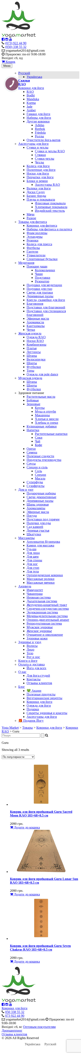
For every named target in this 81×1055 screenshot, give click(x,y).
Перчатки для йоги (40, 177)
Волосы (32, 646)
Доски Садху (36, 192)
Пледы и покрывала (41, 199)
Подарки (33, 709)
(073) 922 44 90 (15, 43)
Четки (31, 329)
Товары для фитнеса (32, 222)
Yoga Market (10, 727)
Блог (21, 686)
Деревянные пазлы (40, 296)
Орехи (31, 448)
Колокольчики (45, 270)
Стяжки (40, 155)
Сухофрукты (35, 486)
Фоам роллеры (37, 233)
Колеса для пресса (39, 244)
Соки (38, 437)
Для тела (33, 571)
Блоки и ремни (37, 181)
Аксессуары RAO (47, 184)
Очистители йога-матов (43, 140)
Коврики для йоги (31, 88)
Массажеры (26, 538)
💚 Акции (34, 690)
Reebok (40, 129)
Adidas (39, 125)
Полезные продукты (41, 694)
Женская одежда (29, 333)
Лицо (30, 649)
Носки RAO (35, 341)
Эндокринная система (42, 612)
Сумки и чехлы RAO (50, 151)
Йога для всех (36, 668)
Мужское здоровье (40, 627)
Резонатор (42, 281)
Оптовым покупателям (39, 1027)
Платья (32, 348)
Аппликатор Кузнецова (43, 541)
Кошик (10, 61)
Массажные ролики (40, 579)
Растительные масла (41, 396)
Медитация (26, 262)
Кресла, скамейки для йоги (46, 300)
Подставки (42, 277)
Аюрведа (24, 586)
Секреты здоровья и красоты (47, 713)
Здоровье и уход (29, 642)
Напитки (33, 430)
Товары (27, 727)
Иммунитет (35, 590)
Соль (38, 471)
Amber (31, 110)
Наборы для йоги (39, 117)
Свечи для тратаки (40, 292)
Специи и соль (37, 467)
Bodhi (31, 95)
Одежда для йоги (39, 705)
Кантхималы (36, 326)
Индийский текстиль (50, 210)
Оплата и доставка (31, 664)
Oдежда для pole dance (42, 374)
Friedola (40, 132)
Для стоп (33, 567)
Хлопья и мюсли (47, 419)
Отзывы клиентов (39, 683)
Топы (30, 370)
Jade (29, 106)
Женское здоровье (39, 631)
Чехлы (39, 162)
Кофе (38, 445)
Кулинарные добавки (42, 426)
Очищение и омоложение (45, 634)
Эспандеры (35, 236)
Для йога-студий (38, 675)
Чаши (39, 274)
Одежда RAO (36, 337)
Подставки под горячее (43, 519)
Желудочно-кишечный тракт (47, 605)
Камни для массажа (40, 545)
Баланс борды (36, 196)
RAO (30, 91)
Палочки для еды (39, 523)
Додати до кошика (26, 827)
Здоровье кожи (37, 638)
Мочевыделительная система (47, 616)
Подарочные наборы (41, 493)
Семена (32, 452)
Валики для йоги (39, 188)
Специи (40, 474)
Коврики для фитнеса (42, 225)
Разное (31, 218)
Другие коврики (38, 121)
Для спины (34, 560)
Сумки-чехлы (44, 158)
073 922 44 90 (14, 1015)
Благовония (35, 303)
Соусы (31, 463)
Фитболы (33, 248)
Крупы (40, 408)
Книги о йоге (27, 660)
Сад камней (35, 527)
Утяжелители (36, 255)
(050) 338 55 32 (15, 47)
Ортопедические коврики (45, 575)
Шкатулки (34, 534)
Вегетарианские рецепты (44, 698)
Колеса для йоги (38, 166)
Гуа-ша (31, 549)
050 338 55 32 (14, 1012)
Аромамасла (35, 322)
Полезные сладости (40, 456)
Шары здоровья (38, 504)
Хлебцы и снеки (46, 422)
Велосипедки (36, 359)
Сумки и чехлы (37, 147)
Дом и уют (25, 489)
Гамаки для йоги (38, 114)
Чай (37, 441)
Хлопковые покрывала (51, 207)
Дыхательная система (42, 601)
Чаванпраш (35, 593)
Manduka (33, 99)
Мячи (30, 214)
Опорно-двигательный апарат (48, 620)
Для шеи (33, 556)
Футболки (34, 367)
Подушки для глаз (39, 289)
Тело (30, 653)
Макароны (42, 415)
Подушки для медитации (44, 285)
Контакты (33, 679)
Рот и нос (33, 657)
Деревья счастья (38, 530)
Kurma (31, 103)
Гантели (32, 251)
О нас (22, 672)
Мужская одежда (30, 378)
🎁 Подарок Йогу (31, 720)
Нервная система (39, 597)
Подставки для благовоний (46, 307)
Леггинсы (34, 352)
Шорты (32, 363)
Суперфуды (35, 482)
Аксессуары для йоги (33, 143)
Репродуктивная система (44, 623)
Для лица (33, 553)
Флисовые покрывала (50, 203)
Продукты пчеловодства (44, 460)
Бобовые (33, 400)
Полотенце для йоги (41, 169)
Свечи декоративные (41, 497)
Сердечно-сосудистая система (48, 608)
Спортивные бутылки (42, 259)
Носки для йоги (38, 173)
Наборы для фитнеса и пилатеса (49, 229)
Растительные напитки (51, 434)
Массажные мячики (41, 582)
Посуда (32, 515)
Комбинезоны (36, 344)
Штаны (32, 355)
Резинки (32, 240)
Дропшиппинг (12, 1030)
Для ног (32, 564)
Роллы (39, 136)
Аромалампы (36, 508)
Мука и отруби (45, 411)
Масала (40, 478)
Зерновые (33, 404)
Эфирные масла (38, 318)
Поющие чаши (37, 266)
